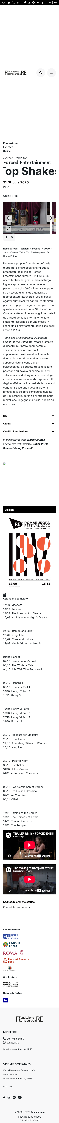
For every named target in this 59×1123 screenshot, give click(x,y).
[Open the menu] (51, 72)
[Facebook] (4, 1097)
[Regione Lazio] (11, 944)
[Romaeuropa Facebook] (25, 2)
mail (5, 1086)
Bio (5, 415)
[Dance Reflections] (10, 984)
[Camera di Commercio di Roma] (16, 960)
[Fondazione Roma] (9, 968)
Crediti (7, 423)
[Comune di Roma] (13, 952)
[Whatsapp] (12, 237)
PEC (11, 1086)
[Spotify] (14, 1097)
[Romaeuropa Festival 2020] (29, 516)
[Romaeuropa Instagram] (30, 2)
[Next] (50, 218)
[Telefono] (14, 2)
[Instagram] (9, 1097)
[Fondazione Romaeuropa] (15, 72)
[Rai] (5, 1000)
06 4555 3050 (15, 1038)
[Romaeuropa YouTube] (39, 2)
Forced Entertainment (16, 907)
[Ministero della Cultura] (10, 936)
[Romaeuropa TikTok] (43, 2)
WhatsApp (12, 1042)
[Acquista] (10, 2)
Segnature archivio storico (19, 902)
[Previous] (8, 218)
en (55, 2)
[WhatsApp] (18, 2)
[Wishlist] (4, 2)
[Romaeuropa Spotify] (34, 2)
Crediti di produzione (15, 431)
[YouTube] (20, 1097)
